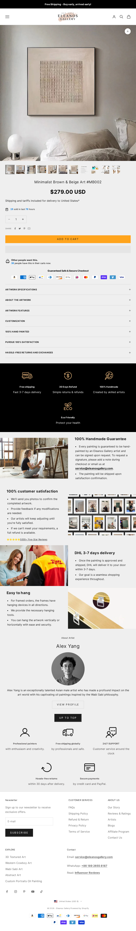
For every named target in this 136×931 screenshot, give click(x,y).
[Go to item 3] (31, 169)
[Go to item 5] (52, 169)
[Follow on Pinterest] (24, 891)
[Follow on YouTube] (32, 891)
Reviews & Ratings (119, 813)
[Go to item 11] (116, 169)
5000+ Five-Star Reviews (33, 539)
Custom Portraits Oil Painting (23, 881)
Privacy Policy (77, 825)
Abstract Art (13, 875)
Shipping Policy (78, 813)
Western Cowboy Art (18, 863)
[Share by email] (29, 228)
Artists (112, 819)
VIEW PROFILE (68, 704)
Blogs (111, 825)
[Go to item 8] (84, 169)
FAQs (71, 807)
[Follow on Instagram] (15, 891)
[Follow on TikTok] (41, 891)
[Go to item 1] (10, 169)
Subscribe (19, 832)
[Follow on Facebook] (7, 891)
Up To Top (68, 717)
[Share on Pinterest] (24, 228)
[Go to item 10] (105, 169)
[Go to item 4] (41, 169)
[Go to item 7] (73, 169)
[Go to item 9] (95, 169)
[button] (68, 249)
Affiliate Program (118, 831)
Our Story (114, 807)
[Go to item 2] (20, 169)
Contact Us (115, 837)
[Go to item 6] (63, 169)
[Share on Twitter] (19, 228)
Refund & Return (78, 819)
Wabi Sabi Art (14, 869)
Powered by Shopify (79, 908)
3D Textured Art (15, 857)
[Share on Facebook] (15, 228)
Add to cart (68, 239)
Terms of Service (79, 831)
